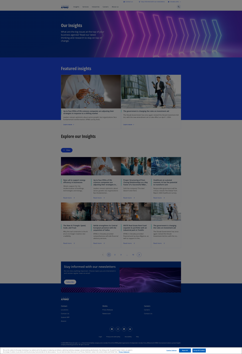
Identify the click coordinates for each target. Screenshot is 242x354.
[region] (121, 350)
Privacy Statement (124, 352)
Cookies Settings (171, 350)
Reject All (185, 350)
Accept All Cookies (199, 350)
